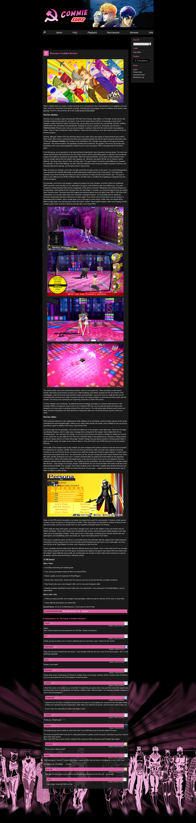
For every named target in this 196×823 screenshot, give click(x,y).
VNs (151, 32)
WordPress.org (138, 77)
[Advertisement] (85, 42)
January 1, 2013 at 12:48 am (116, 638)
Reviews (134, 32)
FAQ (75, 32)
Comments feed (139, 75)
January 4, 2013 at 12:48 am (116, 757)
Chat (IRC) (137, 52)
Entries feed (137, 72)
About (59, 32)
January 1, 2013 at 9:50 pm (116, 700)
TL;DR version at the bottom (84, 110)
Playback (92, 32)
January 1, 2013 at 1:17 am (116, 649)
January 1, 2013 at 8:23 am (116, 672)
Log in (135, 69)
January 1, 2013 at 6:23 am (116, 662)
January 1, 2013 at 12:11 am (116, 625)
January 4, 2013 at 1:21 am (116, 771)
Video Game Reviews (69, 611)
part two (46, 110)
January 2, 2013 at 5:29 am (116, 728)
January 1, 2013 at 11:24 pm (116, 717)
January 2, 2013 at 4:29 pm (116, 746)
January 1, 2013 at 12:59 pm (116, 685)
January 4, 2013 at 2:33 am (115, 781)
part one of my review (91, 108)
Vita (78, 611)
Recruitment (113, 32)
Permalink (84, 611)
